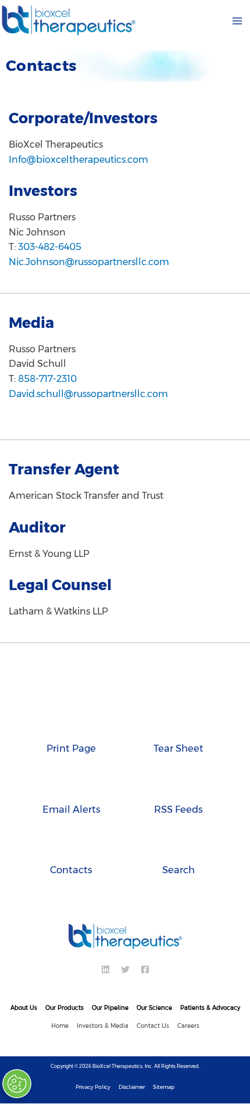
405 (72, 246)
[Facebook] (145, 969)
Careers (188, 1026)
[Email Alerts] (71, 785)
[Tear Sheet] (179, 724)
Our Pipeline (110, 1008)
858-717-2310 (47, 378)
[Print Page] (71, 724)
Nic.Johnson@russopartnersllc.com (89, 261)
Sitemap (163, 1087)
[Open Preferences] (18, 1083)
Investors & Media (102, 1026)
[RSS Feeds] (179, 785)
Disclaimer (132, 1087)
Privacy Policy (93, 1087)
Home (60, 1026)
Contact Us (153, 1026)
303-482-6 (41, 246)
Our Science (154, 1008)
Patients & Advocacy (210, 1008)
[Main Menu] (237, 21)
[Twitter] (125, 969)
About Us (23, 1008)
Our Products (64, 1008)
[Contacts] (71, 845)
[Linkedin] (105, 969)
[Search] (179, 845)
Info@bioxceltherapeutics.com (78, 159)
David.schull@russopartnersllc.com (88, 393)
